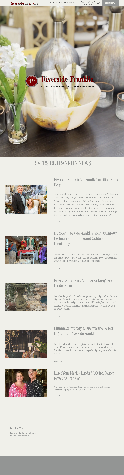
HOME (51, 3)
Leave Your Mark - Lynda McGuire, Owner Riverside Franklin (84, 375)
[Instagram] (93, 3)
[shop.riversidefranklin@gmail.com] (83, 3)
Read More (58, 222)
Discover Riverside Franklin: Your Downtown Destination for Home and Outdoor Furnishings (85, 238)
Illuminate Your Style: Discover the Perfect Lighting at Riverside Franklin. (83, 330)
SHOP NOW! (110, 3)
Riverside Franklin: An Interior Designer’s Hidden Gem (83, 282)
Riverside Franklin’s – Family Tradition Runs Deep (86, 182)
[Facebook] (88, 3)
